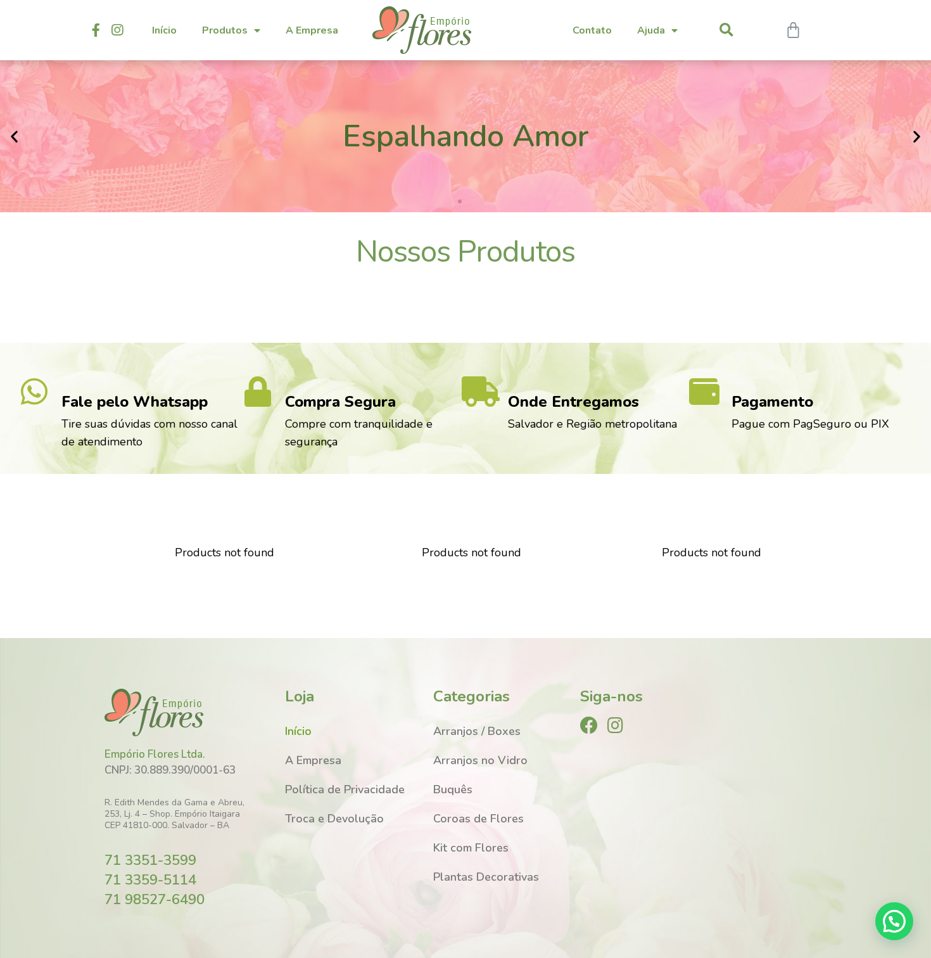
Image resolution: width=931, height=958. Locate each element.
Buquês (452, 789)
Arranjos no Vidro (480, 760)
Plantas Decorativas (486, 877)
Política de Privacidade (345, 789)
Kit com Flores (471, 847)
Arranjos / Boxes (477, 731)
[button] (460, 201)
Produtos (225, 30)
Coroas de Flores (478, 818)
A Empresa (312, 30)
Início (164, 30)
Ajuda (651, 30)
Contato (592, 30)
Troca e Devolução (334, 818)
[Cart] (793, 30)
